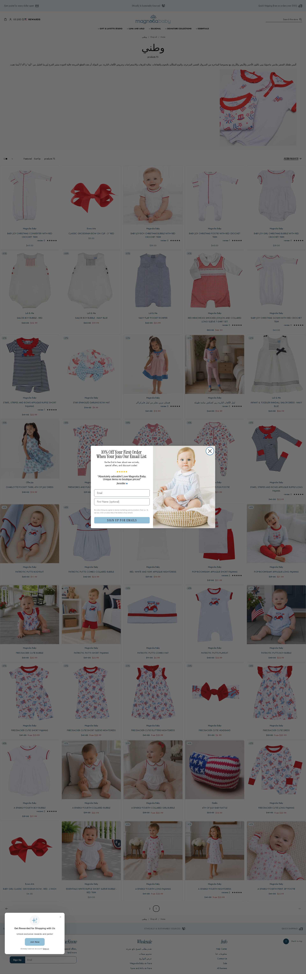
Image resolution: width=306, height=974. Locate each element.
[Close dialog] (210, 451)
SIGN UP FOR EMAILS (122, 520)
